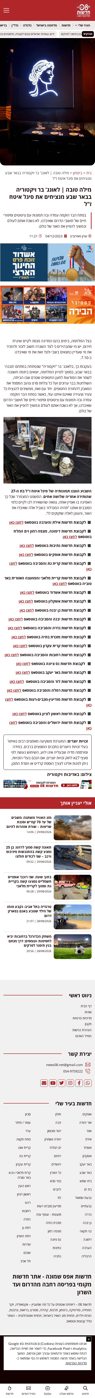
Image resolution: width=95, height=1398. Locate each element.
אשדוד (87, 1147)
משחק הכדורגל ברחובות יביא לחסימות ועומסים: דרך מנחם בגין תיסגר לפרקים (29, 941)
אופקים (87, 1114)
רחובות (26, 1211)
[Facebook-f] (79, 1083)
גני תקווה (86, 1231)
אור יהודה (85, 1122)
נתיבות (57, 1248)
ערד (28, 1131)
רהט (28, 1202)
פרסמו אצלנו (66, 1394)
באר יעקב (85, 1164)
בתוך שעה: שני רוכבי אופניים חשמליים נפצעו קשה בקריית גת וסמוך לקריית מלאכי (29, 881)
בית (89, 172)
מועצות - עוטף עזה (48, 1214)
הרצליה (87, 1256)
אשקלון (87, 1156)
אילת (88, 1139)
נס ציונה (55, 1239)
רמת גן (26, 1227)
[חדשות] (9, 1388)
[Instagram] (70, 1083)
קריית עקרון (23, 1164)
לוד (59, 1197)
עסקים (47, 1394)
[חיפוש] (85, 1388)
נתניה (57, 1256)
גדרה (88, 1214)
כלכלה (27, 25)
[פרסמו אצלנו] (66, 1388)
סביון (28, 1114)
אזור (89, 1131)
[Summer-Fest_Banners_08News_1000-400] (47, 322)
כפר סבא (55, 1181)
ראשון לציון (24, 1194)
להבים (57, 1189)
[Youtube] (52, 1083)
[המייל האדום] (28, 1388)
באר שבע (86, 1172)
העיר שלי (84, 25)
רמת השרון (24, 1236)
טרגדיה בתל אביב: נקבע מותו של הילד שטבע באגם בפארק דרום (29, 911)
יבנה (58, 1122)
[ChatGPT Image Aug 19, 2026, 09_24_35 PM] (47, 787)
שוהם (27, 1252)
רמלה (27, 1219)
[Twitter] (61, 1083)
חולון (58, 1114)
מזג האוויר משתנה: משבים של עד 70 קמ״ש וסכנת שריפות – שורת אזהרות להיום (28, 822)
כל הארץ (55, 1172)
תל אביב (25, 1261)
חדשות (66, 25)
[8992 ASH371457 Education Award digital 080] (47, 280)
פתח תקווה (23, 1139)
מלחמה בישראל (46, 25)
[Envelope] (44, 1083)
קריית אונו (24, 1147)
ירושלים (56, 1164)
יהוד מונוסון (54, 1131)
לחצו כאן (16, 522)
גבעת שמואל (83, 1197)
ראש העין (24, 1186)
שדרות (26, 1244)
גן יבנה (87, 1222)
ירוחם (57, 1156)
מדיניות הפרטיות (76, 1363)
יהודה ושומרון (53, 1139)
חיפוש (85, 1394)
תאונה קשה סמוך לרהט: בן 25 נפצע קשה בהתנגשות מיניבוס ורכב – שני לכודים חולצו (28, 852)
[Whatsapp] (88, 1083)
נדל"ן (15, 25)
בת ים (88, 1189)
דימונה (87, 1239)
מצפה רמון (54, 1231)
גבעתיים (86, 1206)
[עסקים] (47, 1388)
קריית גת (25, 1156)
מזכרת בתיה (53, 1222)
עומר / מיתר (23, 1122)
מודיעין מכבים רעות (49, 1206)
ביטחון (77, 172)
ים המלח (55, 1147)
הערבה (87, 1248)
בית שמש (86, 1181)
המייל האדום (28, 1394)
